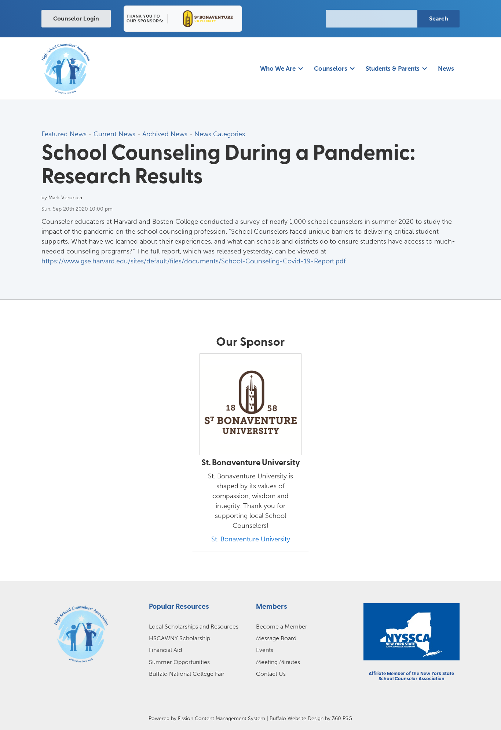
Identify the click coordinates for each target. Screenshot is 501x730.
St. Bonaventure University (250, 539)
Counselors (330, 68)
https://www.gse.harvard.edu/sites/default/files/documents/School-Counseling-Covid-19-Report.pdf (193, 261)
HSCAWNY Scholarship (179, 638)
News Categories (219, 134)
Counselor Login (76, 18)
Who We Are (278, 68)
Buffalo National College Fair (186, 673)
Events (264, 649)
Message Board (276, 638)
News (446, 68)
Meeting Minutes (278, 662)
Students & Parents (393, 68)
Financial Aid (165, 649)
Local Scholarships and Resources (193, 626)
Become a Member (281, 626)
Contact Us (271, 673)
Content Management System (230, 718)
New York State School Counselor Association (416, 676)
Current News (114, 134)
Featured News (64, 134)
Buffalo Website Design (296, 718)
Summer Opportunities (179, 662)
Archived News (164, 134)
